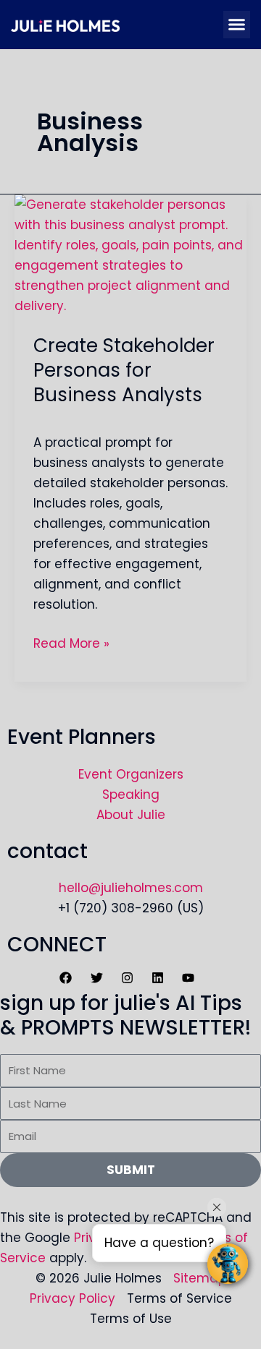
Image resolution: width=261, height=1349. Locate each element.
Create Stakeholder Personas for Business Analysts (124, 370)
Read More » (71, 642)
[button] (237, 24)
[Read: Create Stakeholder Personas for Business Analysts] (130, 253)
